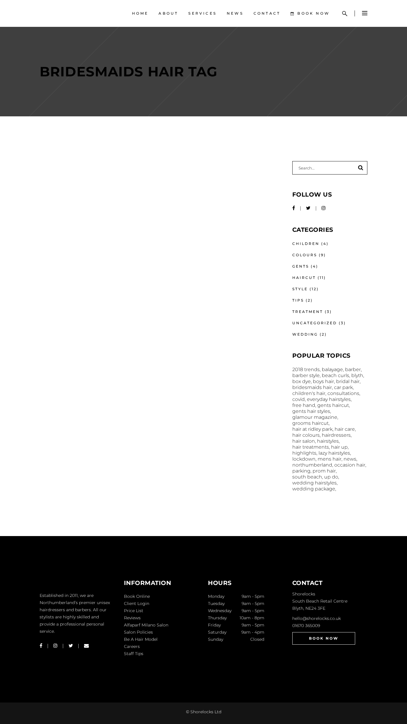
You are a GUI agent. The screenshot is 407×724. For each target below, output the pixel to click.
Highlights (304, 453)
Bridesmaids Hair (312, 387)
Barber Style (306, 375)
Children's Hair (308, 393)
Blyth (357, 375)
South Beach (307, 477)
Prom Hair (324, 471)
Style (300, 289)
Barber (353, 369)
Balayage (332, 369)
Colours (304, 255)
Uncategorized (314, 323)
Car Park (343, 387)
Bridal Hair (348, 381)
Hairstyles (328, 441)
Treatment (307, 311)
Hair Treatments (310, 447)
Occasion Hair (349, 465)
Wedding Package (313, 489)
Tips (298, 300)
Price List (133, 610)
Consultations (343, 393)
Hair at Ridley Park (312, 429)
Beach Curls (335, 375)
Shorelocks (303, 594)
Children (305, 243)
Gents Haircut (333, 405)
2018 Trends (306, 369)
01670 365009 (306, 625)
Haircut (304, 277)
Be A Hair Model (141, 639)
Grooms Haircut (310, 423)
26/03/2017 (53, 171)
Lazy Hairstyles (334, 453)
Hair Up (339, 447)
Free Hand (303, 405)
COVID (298, 399)
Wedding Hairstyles (314, 483)
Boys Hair (323, 381)
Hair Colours (306, 435)
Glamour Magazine (314, 417)
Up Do (331, 477)
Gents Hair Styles (311, 411)
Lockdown (304, 459)
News (350, 459)
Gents (300, 266)
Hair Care (345, 429)
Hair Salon (303, 441)
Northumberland (312, 465)
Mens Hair (329, 459)
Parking (301, 471)
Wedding (305, 334)
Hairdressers (336, 435)
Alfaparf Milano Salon (146, 625)
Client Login (136, 603)
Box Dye (301, 381)
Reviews (132, 617)
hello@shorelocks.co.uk (316, 618)
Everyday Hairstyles (329, 399)
